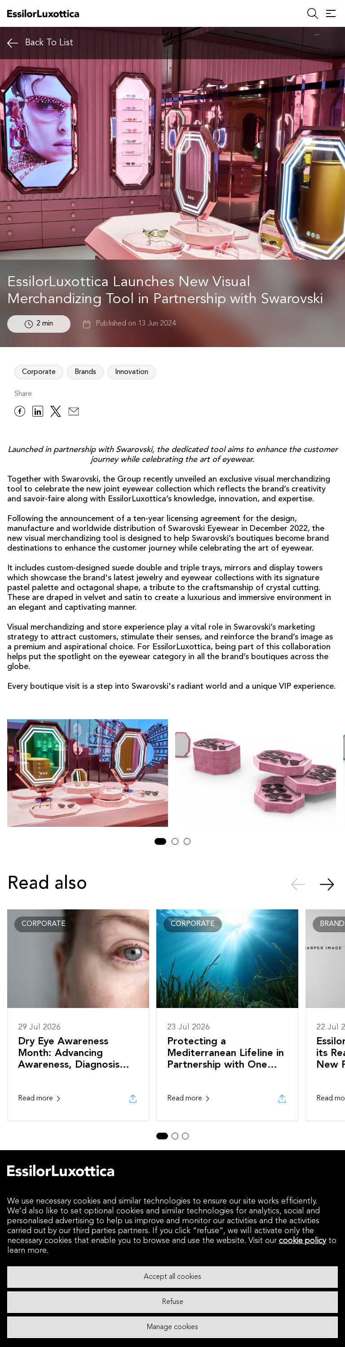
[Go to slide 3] (187, 841)
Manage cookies (172, 1327)
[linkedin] (37, 413)
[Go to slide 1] (160, 841)
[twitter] (55, 413)
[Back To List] (12, 43)
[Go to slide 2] (175, 841)
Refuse (172, 1302)
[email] (73, 413)
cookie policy (302, 1241)
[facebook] (19, 413)
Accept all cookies (172, 1277)
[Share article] (133, 1098)
